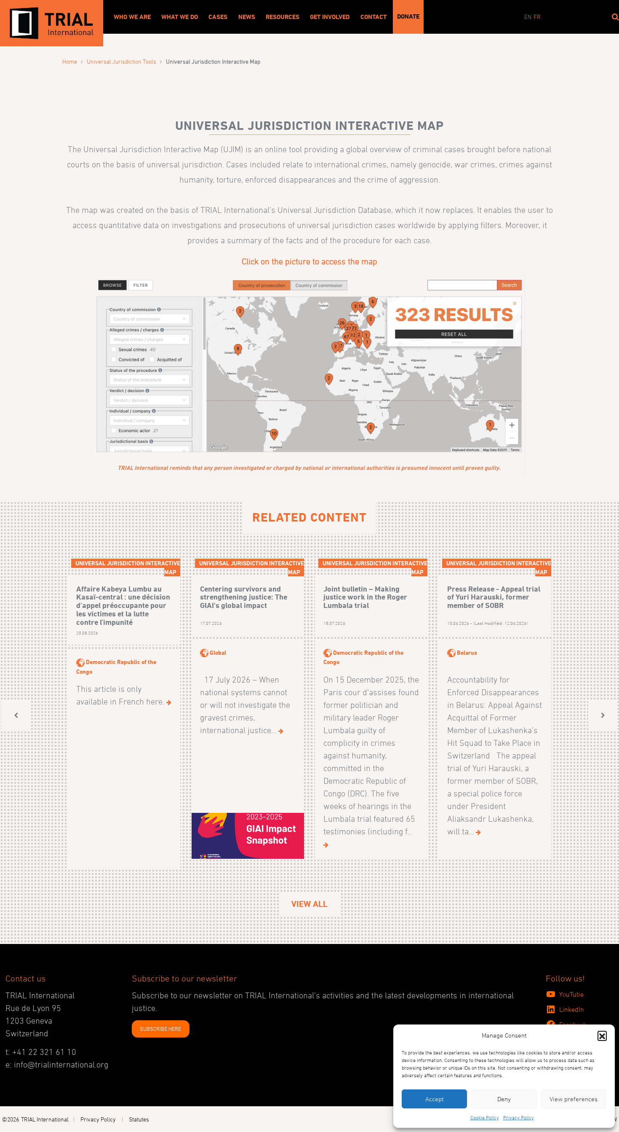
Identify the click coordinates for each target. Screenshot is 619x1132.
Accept (434, 1098)
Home (69, 61)
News (246, 17)
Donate (408, 16)
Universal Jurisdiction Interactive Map (127, 567)
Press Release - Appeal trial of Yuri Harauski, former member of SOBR (493, 597)
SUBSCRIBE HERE (160, 1028)
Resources (282, 17)
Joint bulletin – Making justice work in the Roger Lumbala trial (365, 597)
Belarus (467, 652)
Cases (217, 17)
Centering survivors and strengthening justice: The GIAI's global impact (243, 597)
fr (537, 16)
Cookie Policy (484, 1117)
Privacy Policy (518, 1117)
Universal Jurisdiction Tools (121, 61)
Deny (504, 1098)
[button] (602, 1035)
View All (309, 904)
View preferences (574, 1098)
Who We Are (132, 17)
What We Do (179, 17)
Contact (373, 17)
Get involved (330, 17)
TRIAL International (45, 1119)
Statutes (139, 1119)
